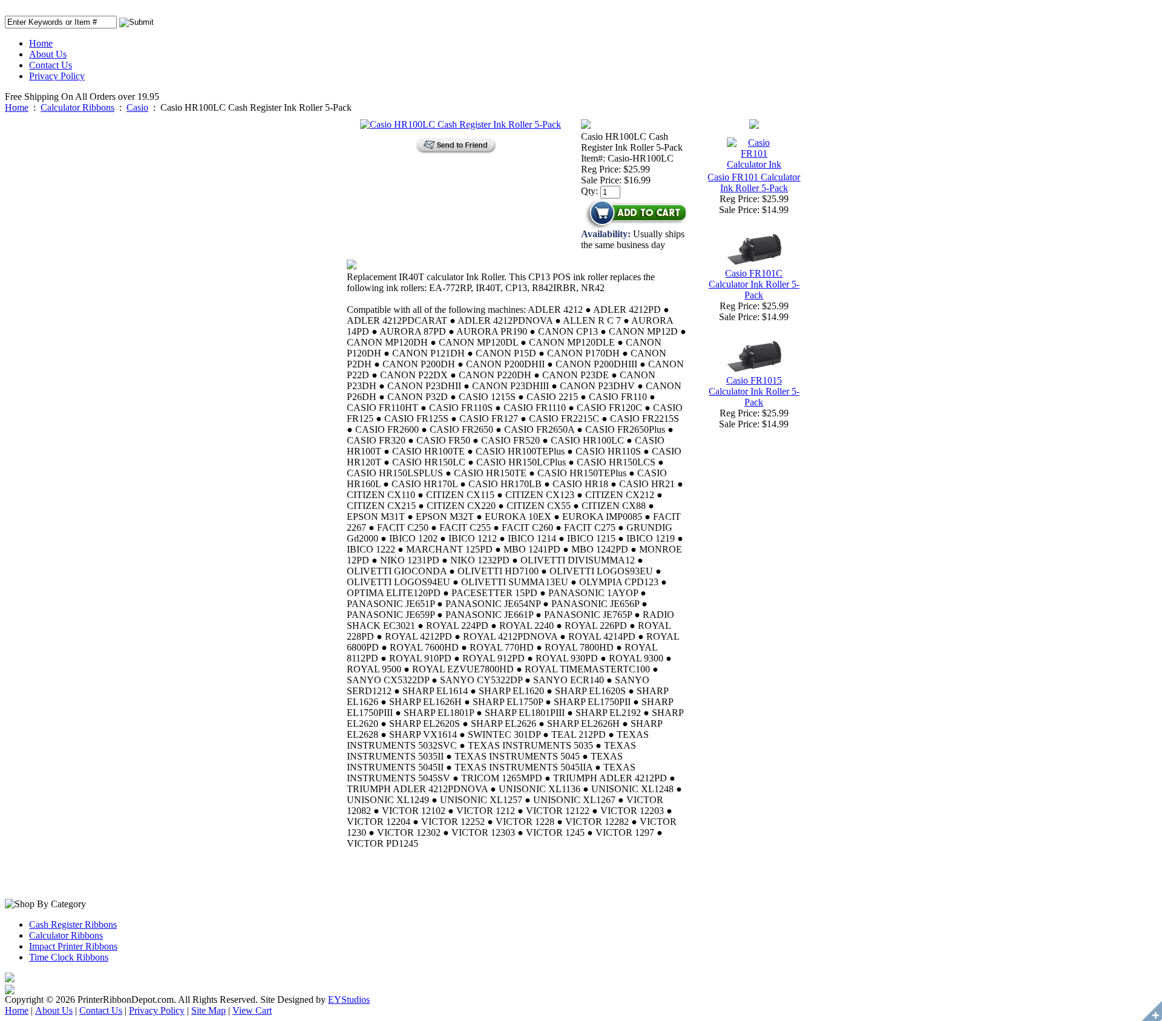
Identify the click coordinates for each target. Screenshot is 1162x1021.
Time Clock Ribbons (68, 957)
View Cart (252, 1010)
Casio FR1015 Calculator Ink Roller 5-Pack (754, 391)
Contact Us (50, 65)
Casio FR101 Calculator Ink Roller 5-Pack (753, 182)
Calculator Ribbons (77, 107)
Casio (137, 107)
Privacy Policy (57, 76)
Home (41, 43)
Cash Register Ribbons (73, 924)
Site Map (208, 1010)
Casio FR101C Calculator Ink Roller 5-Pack (754, 284)
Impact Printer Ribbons (73, 946)
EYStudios (349, 999)
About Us (48, 54)
